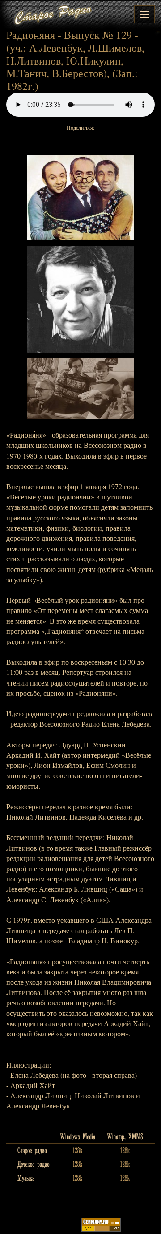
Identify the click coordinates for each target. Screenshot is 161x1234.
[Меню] (144, 14)
